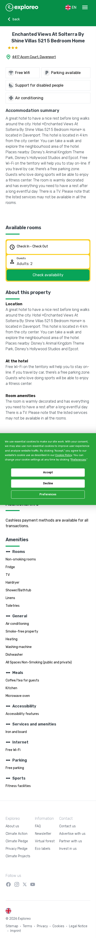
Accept (48, 472)
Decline (48, 483)
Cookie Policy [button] (63, 455)
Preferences (47, 494)
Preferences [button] (78, 459)
